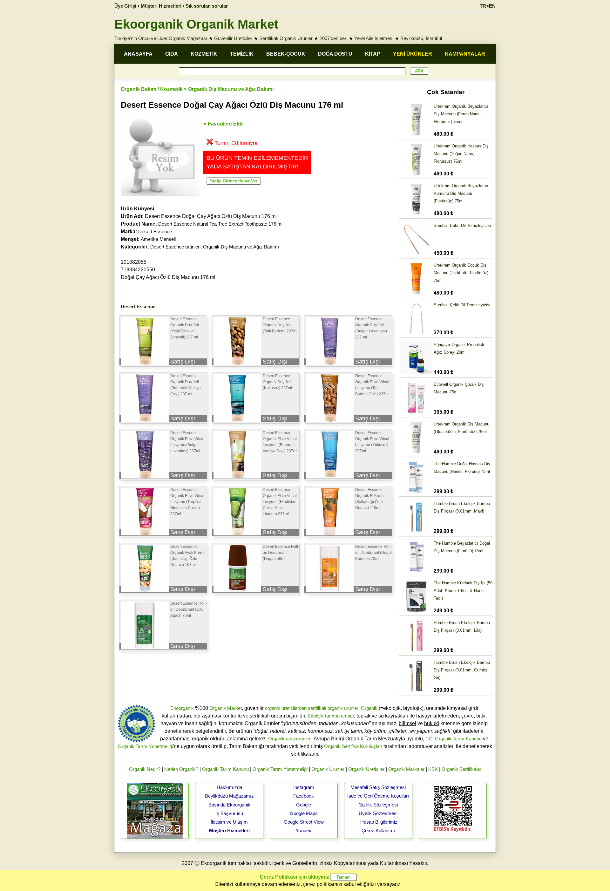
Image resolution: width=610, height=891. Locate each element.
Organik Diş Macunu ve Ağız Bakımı (231, 89)
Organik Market (225, 708)
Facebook (303, 796)
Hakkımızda (229, 787)
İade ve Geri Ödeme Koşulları (378, 796)
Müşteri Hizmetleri (229, 830)
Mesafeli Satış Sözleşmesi (378, 787)
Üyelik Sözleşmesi (378, 813)
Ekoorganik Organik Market (196, 24)
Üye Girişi (125, 6)
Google (303, 804)
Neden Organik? (181, 769)
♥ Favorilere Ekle (223, 123)
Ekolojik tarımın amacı (331, 715)
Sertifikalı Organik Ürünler (286, 38)
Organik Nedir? (144, 769)
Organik (369, 708)
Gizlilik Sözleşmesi (378, 804)
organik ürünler (343, 708)
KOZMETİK (204, 54)
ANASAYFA (138, 54)
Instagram (303, 787)
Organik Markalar (406, 769)
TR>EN (488, 6)
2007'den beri (333, 38)
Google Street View (304, 822)
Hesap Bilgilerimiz (378, 822)
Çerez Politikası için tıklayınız (294, 877)
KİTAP (372, 54)
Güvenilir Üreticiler (233, 38)
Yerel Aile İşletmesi (373, 38)
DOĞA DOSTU (335, 54)
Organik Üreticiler (366, 769)
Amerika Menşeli (158, 239)
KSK (433, 769)
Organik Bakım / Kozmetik (152, 89)
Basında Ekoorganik (229, 804)
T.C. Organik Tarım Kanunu (453, 738)
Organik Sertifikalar (461, 769)
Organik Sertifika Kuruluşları (353, 746)
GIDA (171, 54)
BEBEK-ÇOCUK (285, 54)
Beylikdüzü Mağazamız (229, 796)
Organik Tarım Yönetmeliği (145, 746)
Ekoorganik (182, 708)
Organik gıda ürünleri (289, 738)
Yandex (303, 830)
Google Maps (304, 813)
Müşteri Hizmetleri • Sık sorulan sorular (184, 6)
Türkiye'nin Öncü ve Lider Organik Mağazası (160, 38)
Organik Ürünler (327, 769)
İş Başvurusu (229, 813)
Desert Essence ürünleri (175, 246)
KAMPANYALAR (465, 54)
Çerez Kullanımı (378, 830)
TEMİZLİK (242, 54)
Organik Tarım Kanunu (225, 769)
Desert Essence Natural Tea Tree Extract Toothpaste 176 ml (220, 224)
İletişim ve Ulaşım (229, 822)
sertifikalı (317, 708)
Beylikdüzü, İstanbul (421, 38)
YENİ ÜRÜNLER (412, 54)
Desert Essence (155, 231)
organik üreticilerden (286, 708)
